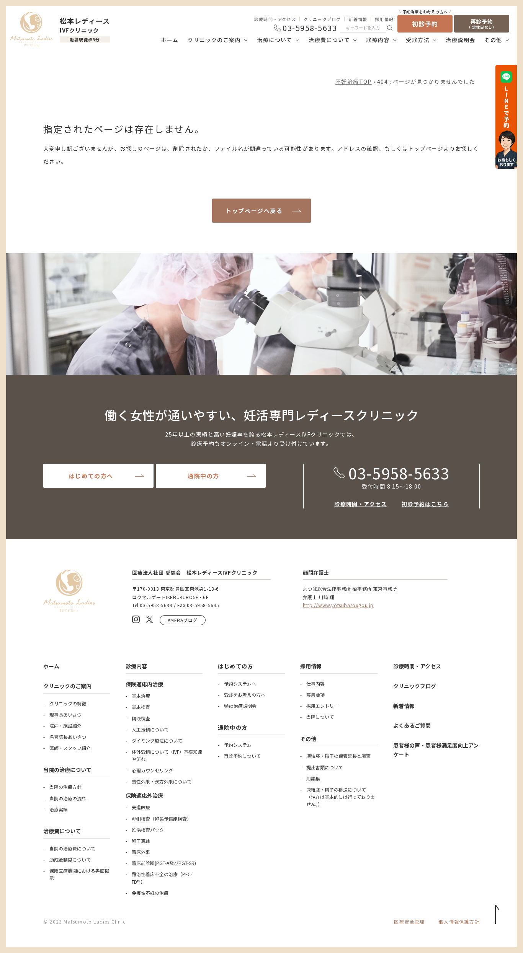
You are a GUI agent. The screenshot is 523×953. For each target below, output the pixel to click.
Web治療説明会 (240, 705)
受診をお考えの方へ (244, 694)
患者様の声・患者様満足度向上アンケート (436, 749)
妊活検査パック (148, 829)
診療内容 (378, 40)
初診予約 (425, 21)
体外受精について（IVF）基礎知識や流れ (167, 755)
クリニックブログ (322, 19)
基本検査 (141, 707)
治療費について (329, 40)
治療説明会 (460, 40)
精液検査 (141, 718)
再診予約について (242, 756)
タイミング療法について (157, 740)
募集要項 (315, 694)
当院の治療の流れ (67, 798)
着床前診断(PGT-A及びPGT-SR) (164, 863)
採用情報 (384, 19)
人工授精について (150, 729)
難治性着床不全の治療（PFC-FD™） (162, 878)
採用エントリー (322, 705)
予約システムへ (240, 683)
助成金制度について (70, 859)
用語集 (313, 778)
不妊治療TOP (353, 81)
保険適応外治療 (144, 795)
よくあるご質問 (412, 725)
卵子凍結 (141, 840)
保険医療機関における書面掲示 (79, 874)
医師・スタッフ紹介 (70, 747)
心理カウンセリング (152, 770)
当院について (320, 717)
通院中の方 (203, 476)
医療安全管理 (409, 921)
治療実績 (58, 809)
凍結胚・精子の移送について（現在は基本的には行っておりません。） (340, 796)
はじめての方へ (91, 476)
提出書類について (324, 767)
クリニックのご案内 (214, 40)
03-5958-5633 (398, 473)
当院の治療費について (72, 848)
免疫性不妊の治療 (150, 892)
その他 (493, 40)
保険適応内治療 (144, 684)
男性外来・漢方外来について (161, 781)
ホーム (169, 40)
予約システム (238, 744)
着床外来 (141, 852)
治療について (274, 40)
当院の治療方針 (65, 787)
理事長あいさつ (65, 714)
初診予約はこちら (425, 504)
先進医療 (141, 807)
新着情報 (357, 19)
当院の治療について (67, 770)
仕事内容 (315, 683)
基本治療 (141, 695)
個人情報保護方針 (459, 921)
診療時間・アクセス (275, 19)
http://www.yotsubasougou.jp (338, 605)
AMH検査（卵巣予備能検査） (161, 818)
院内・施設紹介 (65, 725)
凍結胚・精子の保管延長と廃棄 (338, 756)
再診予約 (482, 24)
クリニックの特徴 (67, 703)
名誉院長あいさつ (67, 736)
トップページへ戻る (254, 211)
